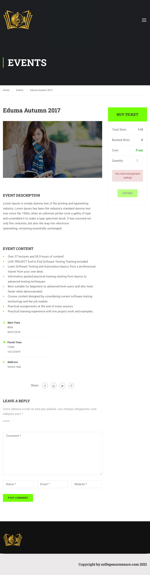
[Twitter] (62, 386)
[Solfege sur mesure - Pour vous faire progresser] (18, 22)
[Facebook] (45, 386)
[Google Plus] (54, 386)
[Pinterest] (71, 386)
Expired (127, 193)
